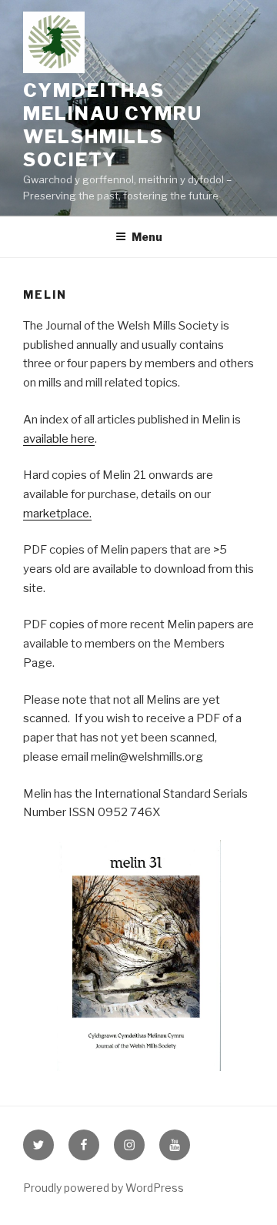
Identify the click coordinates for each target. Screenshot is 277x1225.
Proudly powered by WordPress (103, 1187)
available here (59, 439)
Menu (147, 236)
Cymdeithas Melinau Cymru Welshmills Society (112, 125)
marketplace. (57, 513)
